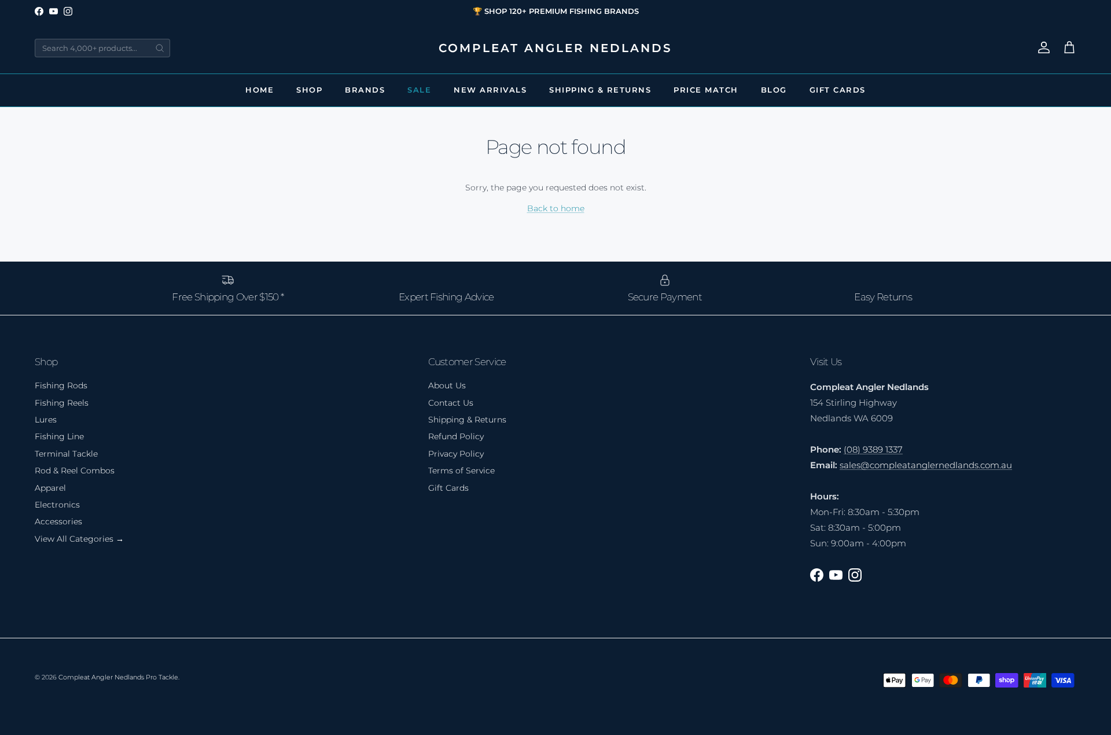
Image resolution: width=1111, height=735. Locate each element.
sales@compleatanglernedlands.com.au (926, 465)
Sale (419, 89)
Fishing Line (59, 436)
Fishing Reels (62, 403)
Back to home (555, 208)
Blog (774, 89)
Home (259, 89)
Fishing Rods (61, 385)
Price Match (706, 89)
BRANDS (365, 89)
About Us (447, 385)
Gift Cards (838, 89)
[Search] (160, 48)
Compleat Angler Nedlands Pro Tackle (118, 677)
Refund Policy (456, 436)
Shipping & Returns (600, 89)
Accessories (58, 521)
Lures (46, 419)
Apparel (50, 488)
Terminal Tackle (66, 454)
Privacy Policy (456, 454)
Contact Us (450, 403)
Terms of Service (461, 470)
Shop (309, 89)
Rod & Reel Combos (75, 470)
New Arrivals (490, 89)
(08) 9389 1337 (873, 449)
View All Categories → (79, 539)
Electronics (57, 504)
